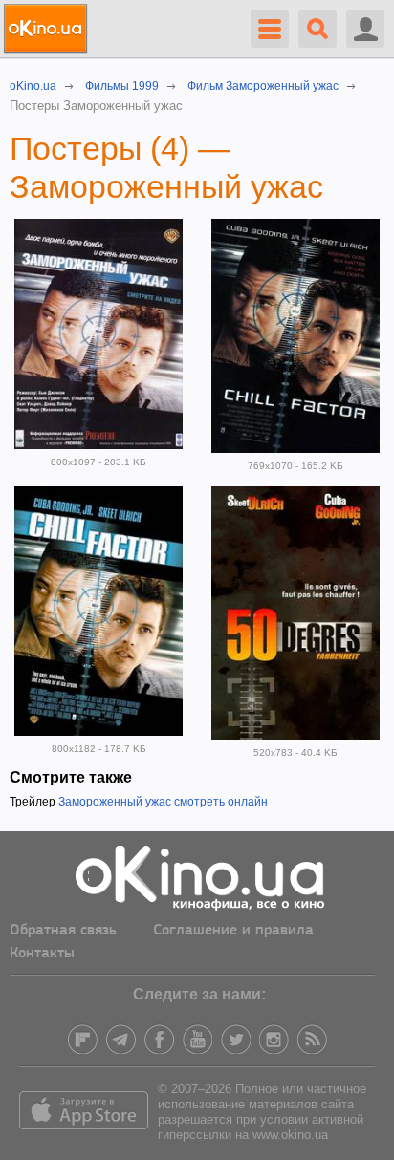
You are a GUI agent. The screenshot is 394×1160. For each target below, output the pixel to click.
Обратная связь (63, 930)
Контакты (42, 953)
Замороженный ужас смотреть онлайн (163, 801)
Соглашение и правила (233, 930)
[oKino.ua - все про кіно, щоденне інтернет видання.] (48, 28)
